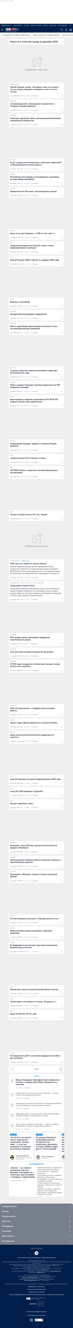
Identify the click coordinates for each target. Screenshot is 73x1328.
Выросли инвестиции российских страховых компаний (31, 932)
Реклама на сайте (8, 1216)
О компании (6, 1231)
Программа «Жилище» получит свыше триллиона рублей (33, 875)
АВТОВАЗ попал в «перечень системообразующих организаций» (34, 471)
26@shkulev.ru (45, 1269)
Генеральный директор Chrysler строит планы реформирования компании (32, 246)
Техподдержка (7, 1226)
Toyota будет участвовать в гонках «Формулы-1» (33, 1001)
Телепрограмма (35, 25)
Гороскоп (52, 25)
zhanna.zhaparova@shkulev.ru (30, 1277)
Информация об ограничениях (36, 1286)
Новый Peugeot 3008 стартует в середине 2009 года (34, 260)
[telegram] (36, 1253)
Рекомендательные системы (36, 1292)
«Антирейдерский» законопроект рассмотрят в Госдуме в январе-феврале (32, 105)
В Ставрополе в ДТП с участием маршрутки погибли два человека (35, 1057)
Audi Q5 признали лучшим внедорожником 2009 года (35, 779)
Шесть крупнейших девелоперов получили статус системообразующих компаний (33, 327)
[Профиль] (70, 29)
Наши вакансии (8, 1236)
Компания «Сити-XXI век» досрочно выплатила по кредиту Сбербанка (34, 846)
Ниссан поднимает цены (21, 803)
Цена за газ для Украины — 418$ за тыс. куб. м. (32, 233)
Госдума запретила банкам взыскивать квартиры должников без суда (34, 371)
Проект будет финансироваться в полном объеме (33, 723)
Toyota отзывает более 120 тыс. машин (28, 514)
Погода (26, 25)
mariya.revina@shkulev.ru (30, 1280)
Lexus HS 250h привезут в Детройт (26, 791)
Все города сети (8, 1241)
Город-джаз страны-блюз (22, 585)
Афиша (45, 25)
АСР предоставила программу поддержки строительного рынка (30, 638)
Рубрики (5, 1211)
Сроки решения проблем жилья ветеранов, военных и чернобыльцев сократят (35, 861)
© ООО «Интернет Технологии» (36, 1315)
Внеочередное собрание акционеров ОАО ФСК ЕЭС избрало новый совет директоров (34, 400)
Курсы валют (62, 25)
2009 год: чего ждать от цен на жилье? (28, 563)
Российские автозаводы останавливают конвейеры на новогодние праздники (34, 178)
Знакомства (17, 25)
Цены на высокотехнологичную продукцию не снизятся (32, 736)
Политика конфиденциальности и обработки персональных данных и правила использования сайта (36, 1294)
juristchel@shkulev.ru (55, 1271)
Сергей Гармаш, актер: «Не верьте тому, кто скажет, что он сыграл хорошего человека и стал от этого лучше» (34, 89)
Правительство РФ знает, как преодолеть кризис (33, 191)
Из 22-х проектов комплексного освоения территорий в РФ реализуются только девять (35, 163)
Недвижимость (6, 25)
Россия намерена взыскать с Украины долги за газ (34, 918)
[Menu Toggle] (2, 29)
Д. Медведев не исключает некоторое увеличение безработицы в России (34, 946)
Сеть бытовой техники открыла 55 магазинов (32, 652)
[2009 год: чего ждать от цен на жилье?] (36, 540)
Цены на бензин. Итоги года (23, 1014)
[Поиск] (61, 29)
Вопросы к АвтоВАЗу (20, 302)
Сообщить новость (9, 1206)
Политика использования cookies (36, 1289)
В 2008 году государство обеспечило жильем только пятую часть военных (35, 665)
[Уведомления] (66, 29)
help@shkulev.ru (40, 1272)
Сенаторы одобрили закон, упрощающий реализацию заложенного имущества (35, 119)
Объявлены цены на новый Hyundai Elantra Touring (34, 989)
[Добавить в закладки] (62, 96)
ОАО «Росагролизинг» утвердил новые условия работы (32, 709)
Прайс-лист (6, 1221)
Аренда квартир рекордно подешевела (28, 314)
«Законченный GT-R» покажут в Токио (28, 458)
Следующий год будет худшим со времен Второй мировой (33, 445)
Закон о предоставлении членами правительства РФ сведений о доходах (35, 386)
